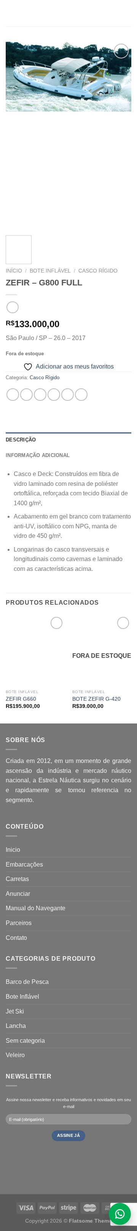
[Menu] (10, 13)
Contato (16, 938)
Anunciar (18, 894)
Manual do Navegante (35, 908)
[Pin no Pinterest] (67, 394)
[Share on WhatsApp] (12, 394)
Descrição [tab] (21, 440)
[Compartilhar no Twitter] (40, 394)
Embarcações (24, 864)
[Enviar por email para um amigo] (54, 394)
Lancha (16, 1026)
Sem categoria (25, 1040)
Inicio (13, 849)
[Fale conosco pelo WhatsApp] (120, 1214)
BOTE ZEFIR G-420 (96, 699)
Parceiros (19, 923)
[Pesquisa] (128, 13)
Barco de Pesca (27, 982)
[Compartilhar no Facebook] (26, 394)
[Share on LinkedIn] (81, 394)
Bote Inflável (50, 271)
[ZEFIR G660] (35, 650)
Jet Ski (15, 1011)
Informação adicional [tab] (38, 455)
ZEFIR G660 (21, 699)
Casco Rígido (98, 271)
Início (14, 271)
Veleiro (15, 1055)
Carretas (17, 879)
